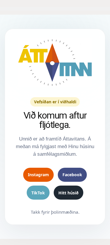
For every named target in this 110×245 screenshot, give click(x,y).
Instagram (38, 174)
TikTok (38, 193)
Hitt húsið (68, 193)
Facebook (72, 174)
